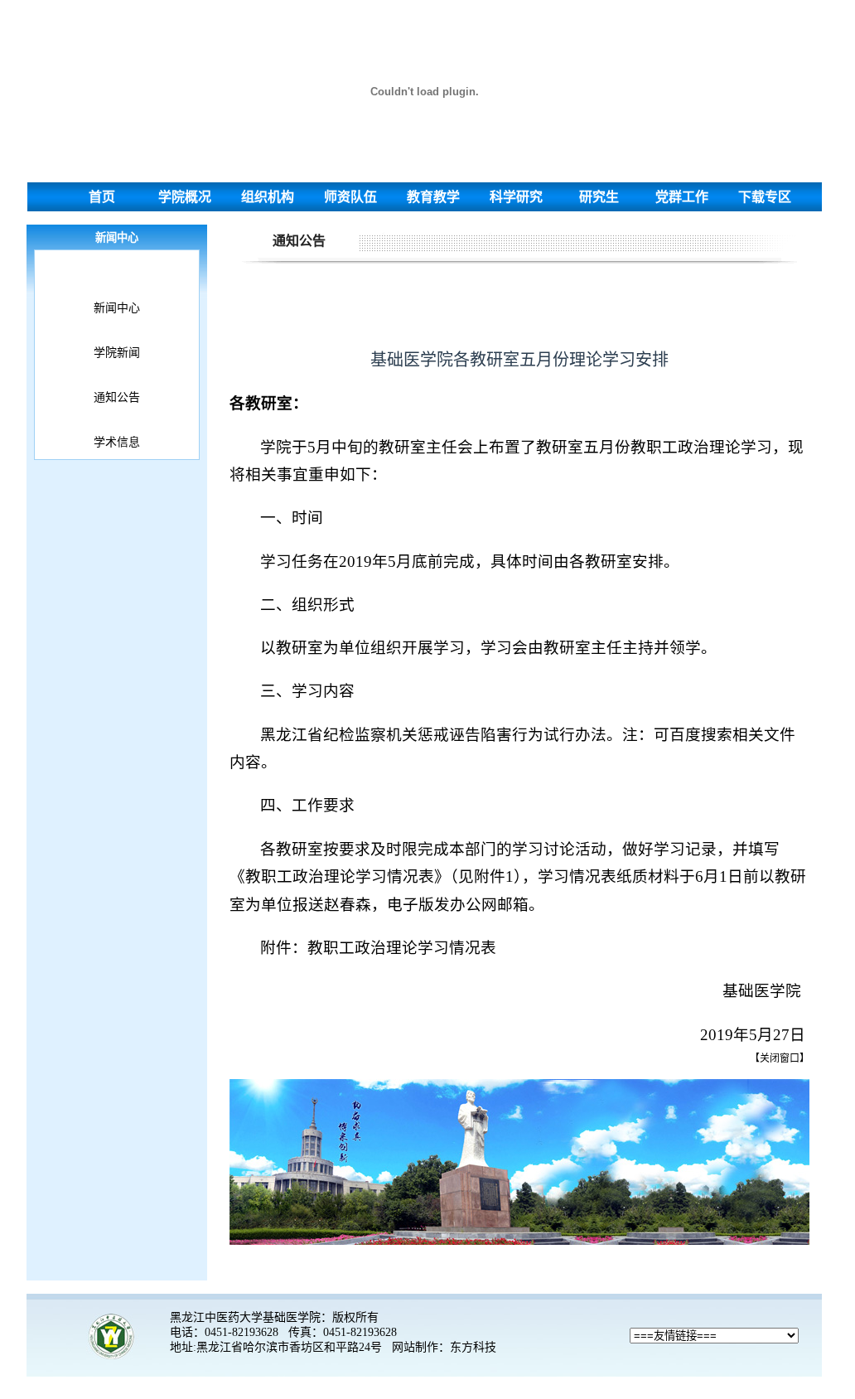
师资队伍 (350, 197)
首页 (102, 197)
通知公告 (117, 397)
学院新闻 (117, 352)
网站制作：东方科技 (444, 1347)
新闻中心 (117, 308)
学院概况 (184, 197)
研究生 (599, 197)
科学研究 (516, 197)
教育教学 (433, 197)
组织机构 (267, 197)
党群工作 (681, 197)
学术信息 (117, 442)
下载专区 (764, 197)
